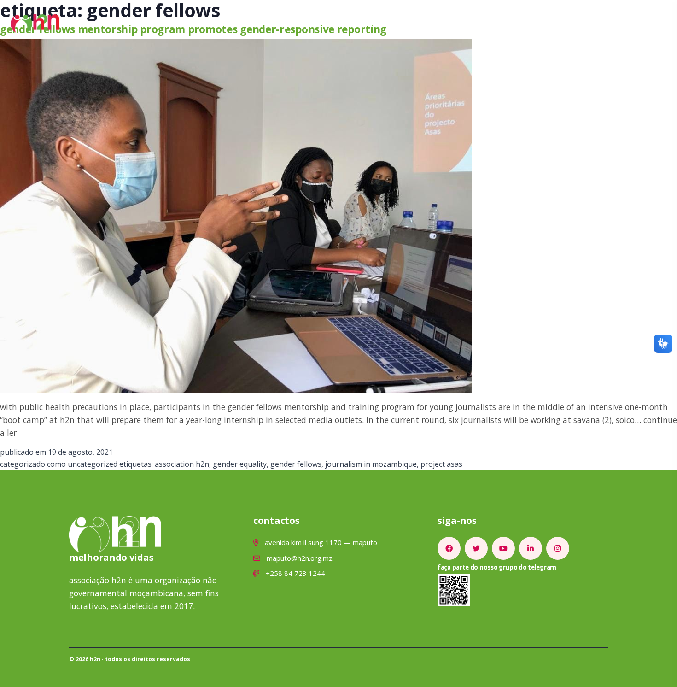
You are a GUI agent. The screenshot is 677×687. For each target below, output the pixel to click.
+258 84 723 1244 (294, 573)
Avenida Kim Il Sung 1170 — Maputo (320, 542)
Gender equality (240, 464)
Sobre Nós (248, 23)
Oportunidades (418, 23)
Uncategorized (92, 464)
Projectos (324, 23)
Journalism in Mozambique (371, 464)
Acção (286, 23)
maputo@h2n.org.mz (299, 558)
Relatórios (474, 23)
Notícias (366, 23)
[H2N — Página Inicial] (35, 23)
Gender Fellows (295, 464)
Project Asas (441, 464)
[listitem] (449, 548)
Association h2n (182, 464)
